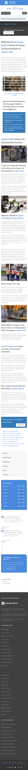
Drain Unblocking (6, 646)
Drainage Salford (11, 603)
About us (5, 453)
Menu (24, 13)
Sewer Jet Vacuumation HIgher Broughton (13, 437)
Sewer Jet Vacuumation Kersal (10, 445)
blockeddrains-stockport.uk (8, 753)
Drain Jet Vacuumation (7, 636)
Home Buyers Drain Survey (8, 655)
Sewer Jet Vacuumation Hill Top (11, 439)
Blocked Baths (5, 675)
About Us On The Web (21, 764)
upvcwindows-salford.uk (8, 737)
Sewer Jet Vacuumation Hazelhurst (11, 435)
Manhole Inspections (7, 659)
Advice (5, 470)
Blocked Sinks (5, 685)
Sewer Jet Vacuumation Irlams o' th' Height (13, 443)
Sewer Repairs (5, 704)
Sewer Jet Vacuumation (8, 698)
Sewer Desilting (5, 691)
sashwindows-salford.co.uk (8, 724)
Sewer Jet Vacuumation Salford (11, 431)
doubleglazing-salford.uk (8, 734)
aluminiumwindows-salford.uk (9, 731)
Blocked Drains (5, 678)
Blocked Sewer (5, 681)
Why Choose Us (7, 457)
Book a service (6, 13)
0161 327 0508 (10, 24)
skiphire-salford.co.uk (7, 727)
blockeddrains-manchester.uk (9, 747)
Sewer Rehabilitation (7, 711)
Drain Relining (5, 639)
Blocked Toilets (5, 688)
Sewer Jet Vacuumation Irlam (10, 441)
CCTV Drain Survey (6, 649)
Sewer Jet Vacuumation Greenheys (11, 433)
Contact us (6, 474)
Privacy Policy (12, 764)
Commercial (6, 462)
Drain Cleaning (5, 629)
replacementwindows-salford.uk (9, 740)
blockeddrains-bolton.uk (7, 744)
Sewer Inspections (6, 695)
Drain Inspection (6, 632)
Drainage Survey (6, 652)
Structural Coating (6, 662)
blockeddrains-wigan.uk (7, 750)
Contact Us (20, 425)
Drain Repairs (5, 642)
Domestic (5, 466)
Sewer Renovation (6, 708)
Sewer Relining (5, 701)
